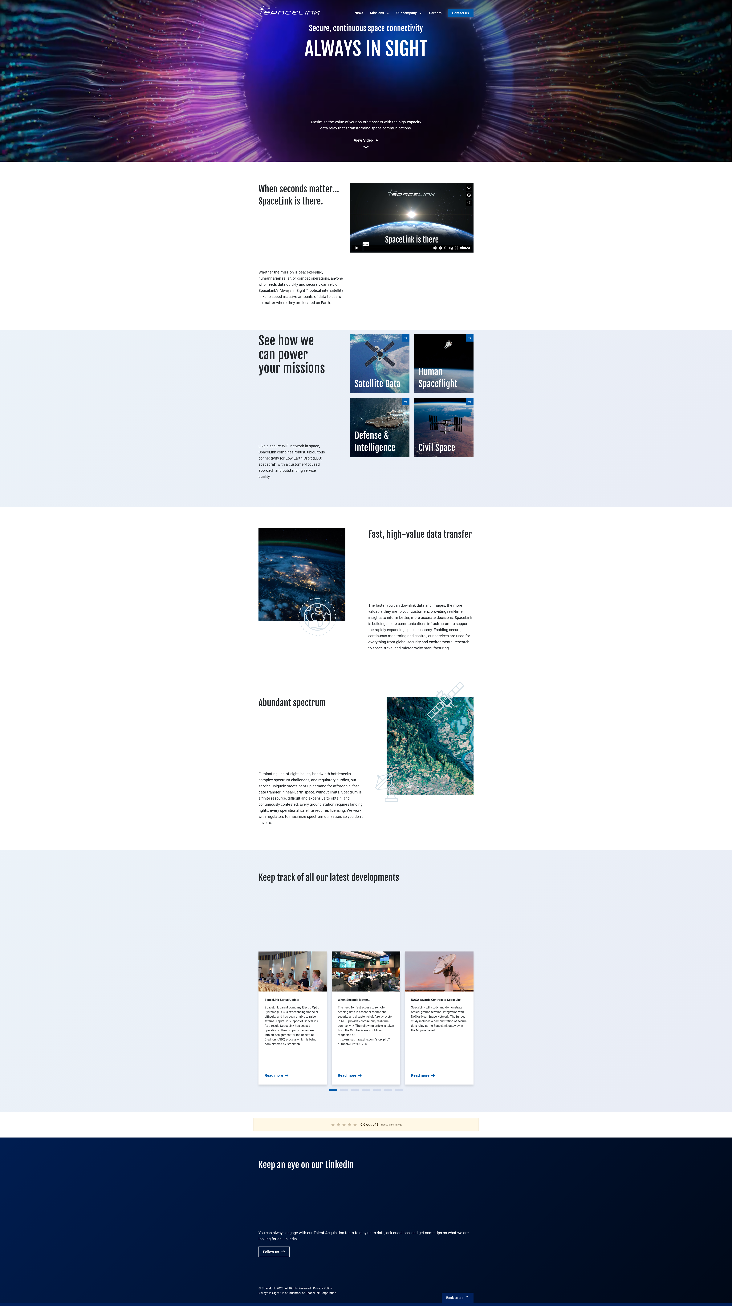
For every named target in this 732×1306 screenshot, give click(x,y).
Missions (377, 13)
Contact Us (460, 13)
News (359, 13)
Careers (435, 13)
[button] (333, 1090)
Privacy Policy (322, 1288)
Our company (406, 13)
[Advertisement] (366, 87)
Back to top (454, 1298)
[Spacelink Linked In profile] (261, 1275)
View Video (363, 140)
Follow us (271, 1252)
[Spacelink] (289, 10)
